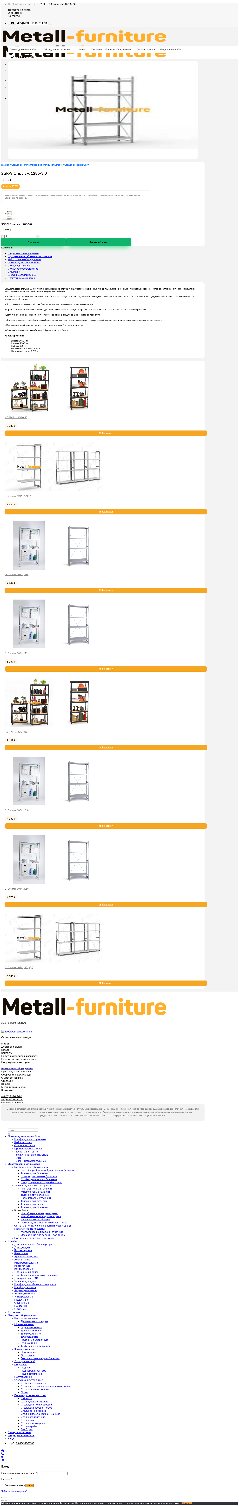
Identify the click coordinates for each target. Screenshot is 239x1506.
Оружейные (21, 1303)
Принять (187, 1503)
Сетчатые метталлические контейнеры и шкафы (43, 1225)
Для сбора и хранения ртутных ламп (36, 1275)
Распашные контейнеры (35, 1219)
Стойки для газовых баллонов (39, 1179)
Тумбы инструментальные (30, 1161)
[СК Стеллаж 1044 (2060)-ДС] (53, 490)
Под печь (26, 1367)
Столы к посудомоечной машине (40, 1414)
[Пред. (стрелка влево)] (2, 1500)
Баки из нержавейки (26, 1318)
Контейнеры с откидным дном (39, 1213)
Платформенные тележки (36, 1188)
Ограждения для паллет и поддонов (43, 1235)
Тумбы (18, 1158)
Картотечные (22, 1266)
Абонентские (22, 1259)
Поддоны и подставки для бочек (34, 1238)
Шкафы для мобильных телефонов (35, 1284)
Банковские (21, 1253)
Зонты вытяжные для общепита (40, 1358)
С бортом (26, 1398)
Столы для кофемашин (34, 1401)
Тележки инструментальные (31, 1154)
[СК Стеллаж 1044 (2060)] (53, 883)
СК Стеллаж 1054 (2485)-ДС (19, 968)
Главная (5, 165)
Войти (30, 1485)
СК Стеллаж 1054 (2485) (17, 653)
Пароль (6, 1479)
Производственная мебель (23, 50)
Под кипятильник (31, 1374)
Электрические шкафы (21, 278)
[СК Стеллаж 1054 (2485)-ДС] (53, 961)
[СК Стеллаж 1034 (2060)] (53, 804)
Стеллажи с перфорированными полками (46, 1386)
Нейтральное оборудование (24, 259)
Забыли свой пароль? (14, 1491)
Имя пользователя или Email (19, 1473)
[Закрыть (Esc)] (2, 1497)
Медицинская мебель (171, 50)
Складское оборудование (23, 268)
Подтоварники (23, 1377)
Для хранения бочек (26, 1272)
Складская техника (147, 50)
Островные (27, 1355)
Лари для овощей (24, 1361)
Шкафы (82, 50)
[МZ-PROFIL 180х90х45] (53, 411)
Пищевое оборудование (118, 50)
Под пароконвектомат (34, 1370)
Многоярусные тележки (35, 1191)
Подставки (20, 1364)
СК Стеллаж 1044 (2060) (17, 889)
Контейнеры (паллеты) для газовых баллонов (48, 1170)
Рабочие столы (23, 1142)
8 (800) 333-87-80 (25, 57)
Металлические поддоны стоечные (42, 1232)
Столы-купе (28, 1420)
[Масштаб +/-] (6, 1497)
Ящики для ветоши (25, 1290)
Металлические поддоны (29, 1229)
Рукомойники (29, 1343)
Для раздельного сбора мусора (33, 1244)
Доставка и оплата (19, 9)
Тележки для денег (32, 1204)
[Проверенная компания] (16, 1031)
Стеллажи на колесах (33, 1383)
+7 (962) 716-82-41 (12, 1099)
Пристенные (28, 1352)
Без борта (27, 1429)
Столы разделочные (33, 1417)
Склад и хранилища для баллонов (41, 1182)
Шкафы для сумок (25, 1287)
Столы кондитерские (33, 1423)
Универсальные (23, 1296)
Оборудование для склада (58, 50)
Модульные (21, 1299)
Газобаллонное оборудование (32, 1167)
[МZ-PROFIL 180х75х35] (53, 726)
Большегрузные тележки (36, 1198)
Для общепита (29, 1336)
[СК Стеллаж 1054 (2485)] (53, 647)
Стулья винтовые (24, 1145)
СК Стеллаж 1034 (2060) (17, 810)
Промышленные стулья (28, 1148)
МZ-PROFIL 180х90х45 (16, 418)
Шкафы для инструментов (30, 1139)
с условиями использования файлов (150, 1503)
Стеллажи (97, 50)
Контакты (14, 16)
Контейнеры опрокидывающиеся (41, 1216)
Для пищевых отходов (34, 1321)
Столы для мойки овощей (36, 1404)
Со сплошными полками (35, 1389)
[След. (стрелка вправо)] (6, 1500)
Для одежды (22, 1247)
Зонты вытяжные (24, 1349)
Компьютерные (23, 1269)
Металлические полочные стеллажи (43, 165)
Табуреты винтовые (26, 1151)
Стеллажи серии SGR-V (76, 165)
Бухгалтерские (23, 1250)
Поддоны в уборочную (34, 1340)
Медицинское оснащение (23, 253)
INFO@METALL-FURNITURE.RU (32, 23)
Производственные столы (30, 1395)
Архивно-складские (26, 1256)
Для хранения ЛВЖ (26, 1278)
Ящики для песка (24, 1293)
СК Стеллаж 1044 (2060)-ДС (19, 496)
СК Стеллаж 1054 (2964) (17, 575)
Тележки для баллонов (34, 1173)
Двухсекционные (31, 1330)
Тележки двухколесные (35, 1195)
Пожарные (20, 1306)
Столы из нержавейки (34, 1411)
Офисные (20, 1309)
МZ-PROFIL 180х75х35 (16, 732)
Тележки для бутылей (34, 1201)
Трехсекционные (31, 1333)
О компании (15, 13)
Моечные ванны (24, 1324)
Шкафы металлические (22, 275)
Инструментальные (26, 1262)
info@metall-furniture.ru (14, 1102)
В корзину (33, 242)
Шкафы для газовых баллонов (39, 1176)
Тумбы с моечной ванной (36, 1346)
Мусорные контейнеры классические (30, 256)
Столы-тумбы (29, 1426)
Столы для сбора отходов (36, 1407)
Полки (24, 1392)
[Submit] (9, 1133)
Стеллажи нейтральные (28, 1380)
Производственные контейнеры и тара (44, 1222)
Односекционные (31, 1327)
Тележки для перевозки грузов (32, 1185)
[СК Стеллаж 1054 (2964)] (53, 569)
